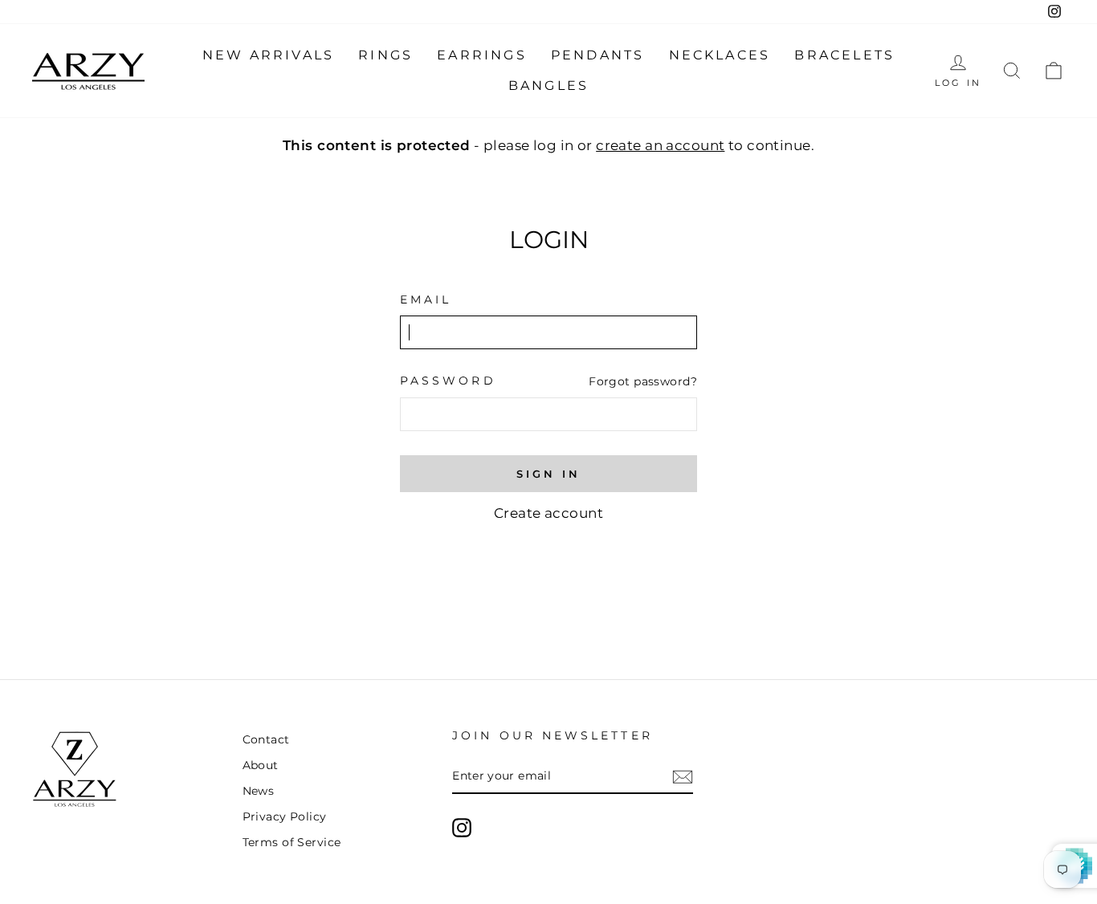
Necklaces (720, 55)
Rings (385, 55)
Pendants (598, 55)
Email (425, 299)
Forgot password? (643, 381)
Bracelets (844, 55)
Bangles (548, 85)
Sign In (548, 473)
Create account (548, 513)
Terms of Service (292, 842)
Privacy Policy (285, 816)
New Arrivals (268, 55)
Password (448, 380)
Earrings (482, 55)
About (261, 765)
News (259, 791)
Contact (266, 739)
